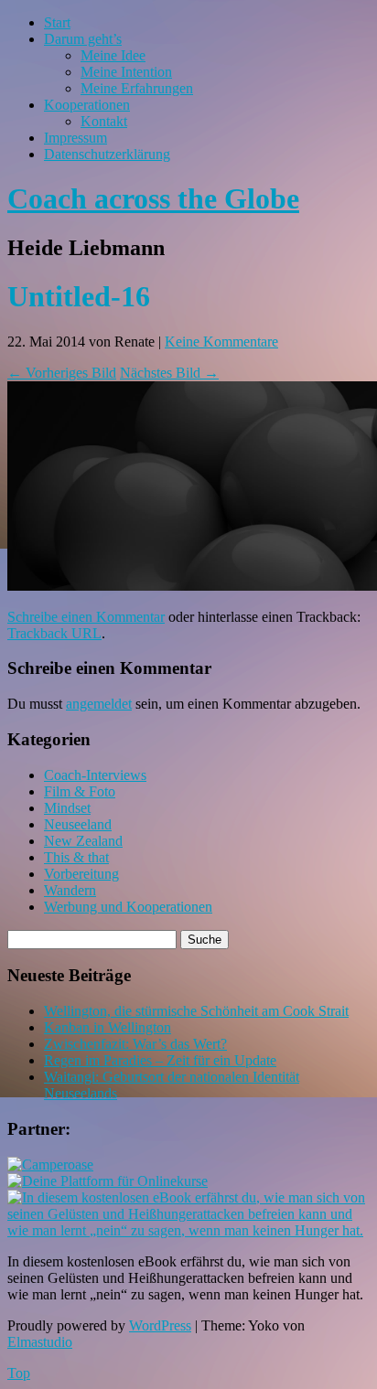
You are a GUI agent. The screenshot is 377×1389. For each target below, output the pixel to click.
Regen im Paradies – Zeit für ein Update (160, 1060)
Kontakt (104, 121)
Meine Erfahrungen (137, 88)
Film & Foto (79, 791)
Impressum (75, 137)
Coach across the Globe (153, 198)
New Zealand (83, 841)
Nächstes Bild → (169, 372)
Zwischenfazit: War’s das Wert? (135, 1044)
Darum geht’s (83, 39)
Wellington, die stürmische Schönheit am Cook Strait (196, 1011)
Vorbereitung (81, 873)
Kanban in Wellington (107, 1027)
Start (57, 22)
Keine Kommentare (221, 341)
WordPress (160, 1325)
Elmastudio (39, 1342)
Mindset (67, 808)
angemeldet (99, 703)
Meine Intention (126, 72)
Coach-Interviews (95, 775)
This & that (76, 857)
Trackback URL (54, 633)
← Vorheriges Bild (61, 372)
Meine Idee (113, 55)
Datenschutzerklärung (107, 154)
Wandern (70, 890)
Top (18, 1373)
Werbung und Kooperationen (128, 906)
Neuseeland (78, 824)
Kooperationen (87, 104)
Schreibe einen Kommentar (86, 617)
